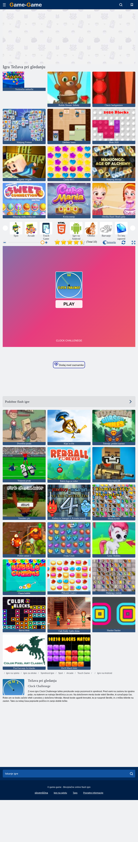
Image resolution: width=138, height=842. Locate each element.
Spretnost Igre (47, 673)
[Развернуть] (133, 242)
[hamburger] (4, 4)
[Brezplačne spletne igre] (26, 5)
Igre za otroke (30, 673)
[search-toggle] (121, 4)
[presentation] (5, 228)
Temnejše (111, 242)
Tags (75, 793)
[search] (131, 774)
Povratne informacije (93, 793)
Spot (60, 673)
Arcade (69, 673)
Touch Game (83, 673)
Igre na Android (104, 673)
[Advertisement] (36, 36)
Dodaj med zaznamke (71, 365)
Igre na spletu (12, 673)
